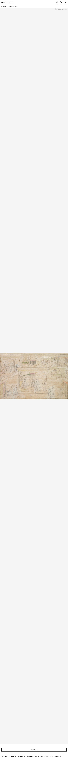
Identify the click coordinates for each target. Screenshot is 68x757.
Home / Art (3, 6)
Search (61, 4)
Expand (33, 749)
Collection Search (13, 6)
